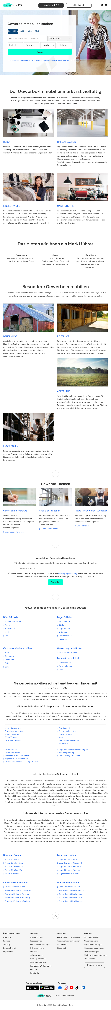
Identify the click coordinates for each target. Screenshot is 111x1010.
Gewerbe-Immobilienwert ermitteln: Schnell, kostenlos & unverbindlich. (39, 60)
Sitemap (6, 944)
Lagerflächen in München (70, 874)
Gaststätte (9, 660)
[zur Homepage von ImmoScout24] (12, 6)
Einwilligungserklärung (68, 574)
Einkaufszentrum (66, 662)
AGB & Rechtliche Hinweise (68, 937)
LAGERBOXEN (10, 446)
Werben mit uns (90, 959)
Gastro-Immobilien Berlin (69, 887)
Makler (22, 31)
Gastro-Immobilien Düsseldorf (71, 890)
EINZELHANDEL (11, 205)
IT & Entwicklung (37, 948)
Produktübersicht (91, 937)
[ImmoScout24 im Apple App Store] (33, 989)
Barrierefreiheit (9, 948)
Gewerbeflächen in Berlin (16, 887)
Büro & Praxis (10, 617)
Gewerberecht (11, 750)
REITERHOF (63, 336)
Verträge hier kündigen (40, 944)
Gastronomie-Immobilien (17, 648)
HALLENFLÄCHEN (66, 141)
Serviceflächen (65, 636)
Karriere (6, 941)
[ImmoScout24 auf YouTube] (71, 989)
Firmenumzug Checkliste (69, 756)
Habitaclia (34, 973)
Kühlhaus (62, 625)
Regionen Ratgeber (38, 962)
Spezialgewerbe (12, 734)
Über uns (7, 937)
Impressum (8, 952)
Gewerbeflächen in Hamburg (17, 897)
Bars (7, 667)
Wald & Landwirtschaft (68, 652)
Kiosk (61, 669)
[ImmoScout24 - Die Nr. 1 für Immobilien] (45, 995)
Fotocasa (34, 969)
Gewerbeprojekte (12, 752)
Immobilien (13, 31)
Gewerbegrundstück (14, 731)
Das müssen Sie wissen (15, 532)
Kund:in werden (94, 965)
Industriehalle (64, 621)
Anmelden (55, 582)
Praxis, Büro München (14, 866)
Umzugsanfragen (91, 952)
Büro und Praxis (12, 855)
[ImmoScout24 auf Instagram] (66, 989)
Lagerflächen (64, 628)
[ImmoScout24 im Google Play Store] (47, 989)
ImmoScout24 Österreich (41, 966)
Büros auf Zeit (33, 31)
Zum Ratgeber (83, 526)
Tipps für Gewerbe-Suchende (91, 510)
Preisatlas (34, 952)
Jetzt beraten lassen (49, 529)
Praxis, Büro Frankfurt (14, 870)
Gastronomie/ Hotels (67, 731)
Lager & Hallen (65, 617)
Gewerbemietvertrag (15, 510)
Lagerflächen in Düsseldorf (70, 863)
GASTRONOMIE (65, 205)
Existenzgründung (66, 752)
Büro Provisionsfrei (13, 621)
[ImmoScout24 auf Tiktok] (77, 989)
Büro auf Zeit (10, 628)
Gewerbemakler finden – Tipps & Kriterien (23, 762)
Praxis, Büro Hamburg (14, 863)
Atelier (7, 632)
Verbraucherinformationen (68, 941)
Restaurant (9, 656)
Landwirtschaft (65, 734)
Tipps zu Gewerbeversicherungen (73, 750)
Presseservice (36, 941)
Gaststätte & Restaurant (69, 740)
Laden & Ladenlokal (68, 658)
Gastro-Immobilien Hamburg (71, 894)
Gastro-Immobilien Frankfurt (71, 897)
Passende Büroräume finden (17, 756)
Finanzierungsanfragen (94, 948)
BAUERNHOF (10, 336)
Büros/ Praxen (11, 737)
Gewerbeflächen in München (17, 901)
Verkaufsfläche (65, 666)
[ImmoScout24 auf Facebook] (60, 989)
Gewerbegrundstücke (69, 648)
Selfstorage (64, 632)
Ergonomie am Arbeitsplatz (16, 759)
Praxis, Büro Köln (12, 874)
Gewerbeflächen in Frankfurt (17, 894)
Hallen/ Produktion (13, 740)
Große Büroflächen (49, 510)
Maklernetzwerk (91, 941)
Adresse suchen (37, 955)
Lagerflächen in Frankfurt (70, 870)
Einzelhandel (64, 728)
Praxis (7, 625)
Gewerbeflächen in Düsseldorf (18, 890)
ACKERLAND (64, 391)
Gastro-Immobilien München (71, 901)
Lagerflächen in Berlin (68, 859)
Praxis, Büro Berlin (12, 859)
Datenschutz (62, 944)
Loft (6, 636)
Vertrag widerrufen (38, 959)
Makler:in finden (78, 5)
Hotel (7, 652)
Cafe (7, 663)
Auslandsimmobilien (13, 728)
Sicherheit (61, 948)
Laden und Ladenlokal (15, 882)
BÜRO (6, 141)
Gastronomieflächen (68, 882)
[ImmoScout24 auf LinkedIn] (83, 989)
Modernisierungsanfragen (95, 955)
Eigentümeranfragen (93, 944)
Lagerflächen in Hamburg (70, 866)
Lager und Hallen (66, 855)
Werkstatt (63, 639)
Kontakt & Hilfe (36, 937)
